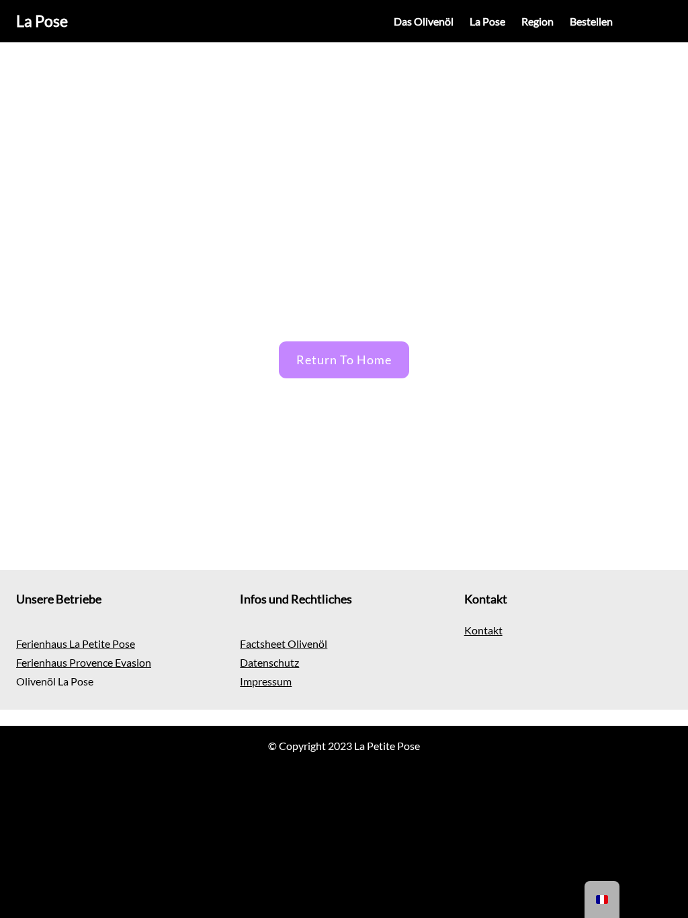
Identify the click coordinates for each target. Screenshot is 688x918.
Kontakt (483, 630)
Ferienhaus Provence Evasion (83, 662)
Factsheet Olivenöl (283, 643)
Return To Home (344, 359)
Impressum (266, 681)
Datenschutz (269, 662)
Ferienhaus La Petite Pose (75, 643)
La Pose (42, 20)
